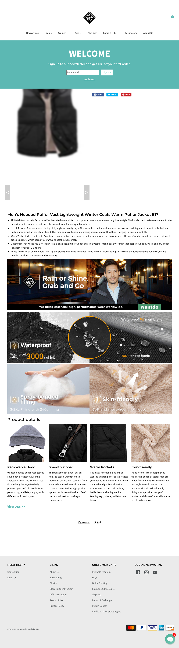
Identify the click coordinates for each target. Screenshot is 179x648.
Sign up (107, 72)
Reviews (84, 522)
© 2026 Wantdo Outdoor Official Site (23, 629)
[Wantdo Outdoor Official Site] (89, 17)
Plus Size (92, 33)
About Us (148, 33)
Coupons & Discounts (103, 589)
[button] (170, 639)
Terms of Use (56, 600)
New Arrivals (32, 33)
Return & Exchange (102, 600)
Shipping (96, 594)
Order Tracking (99, 583)
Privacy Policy (57, 606)
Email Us (11, 577)
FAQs (94, 577)
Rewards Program (101, 572)
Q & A (97, 522)
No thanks (89, 79)
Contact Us (13, 572)
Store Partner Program (61, 589)
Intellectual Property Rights (106, 611)
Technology (131, 33)
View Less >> (16, 506)
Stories (53, 583)
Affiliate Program (58, 594)
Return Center (99, 606)
